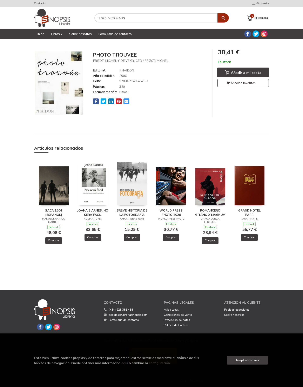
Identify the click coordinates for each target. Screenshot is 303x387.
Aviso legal (171, 310)
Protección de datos (177, 320)
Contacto (40, 3)
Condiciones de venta (178, 315)
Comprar (53, 240)
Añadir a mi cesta (245, 72)
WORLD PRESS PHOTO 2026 (171, 212)
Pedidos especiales (236, 310)
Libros (56, 34)
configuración (159, 363)
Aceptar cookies (247, 360)
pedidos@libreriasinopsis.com (128, 315)
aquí (124, 363)
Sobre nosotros (234, 315)
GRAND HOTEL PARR (249, 212)
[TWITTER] (255, 33)
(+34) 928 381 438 (121, 310)
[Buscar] (223, 18)
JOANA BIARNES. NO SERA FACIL (92, 212)
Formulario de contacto (124, 320)
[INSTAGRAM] (264, 33)
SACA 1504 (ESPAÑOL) (53, 212)
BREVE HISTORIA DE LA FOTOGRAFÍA (132, 212)
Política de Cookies (176, 325)
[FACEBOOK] (247, 33)
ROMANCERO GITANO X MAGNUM (210, 212)
